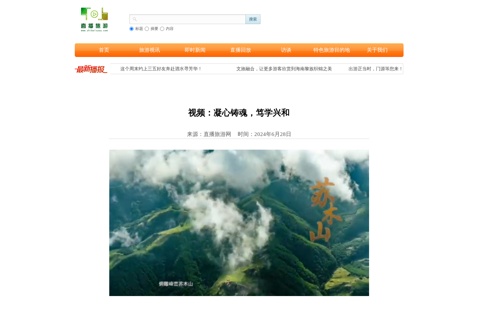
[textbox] (192, 18)
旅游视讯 (149, 50)
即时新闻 (195, 50)
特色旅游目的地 (331, 50)
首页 (104, 50)
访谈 (286, 50)
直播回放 (240, 50)
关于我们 (377, 50)
